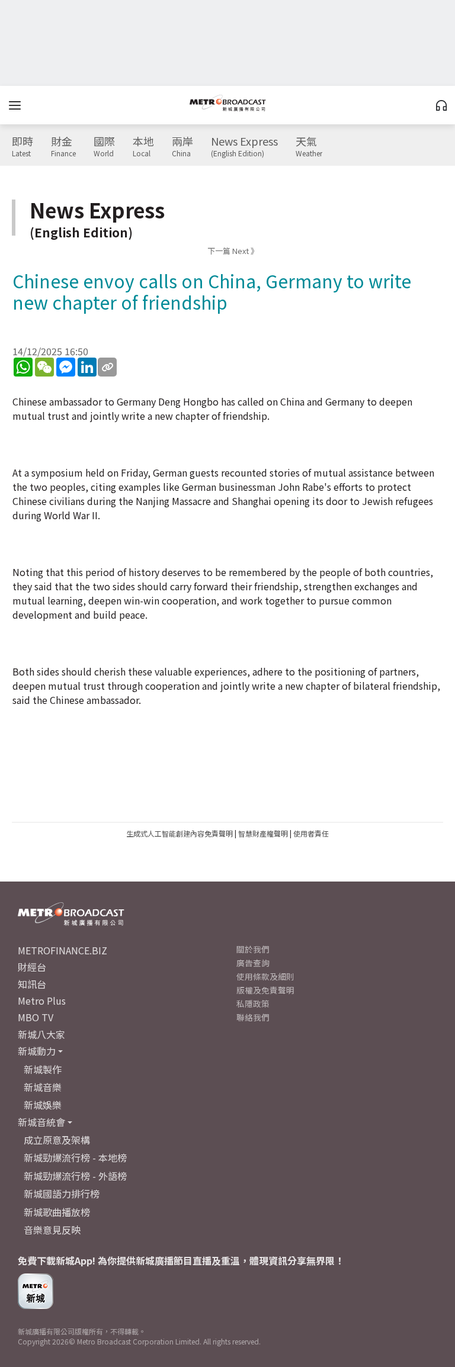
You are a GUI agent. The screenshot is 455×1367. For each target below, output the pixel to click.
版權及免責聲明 (265, 990)
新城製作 (43, 1069)
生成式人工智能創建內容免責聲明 (179, 833)
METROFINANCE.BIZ (62, 950)
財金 (63, 147)
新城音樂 (43, 1087)
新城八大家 (41, 1034)
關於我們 (253, 949)
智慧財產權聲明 (263, 833)
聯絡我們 (253, 1017)
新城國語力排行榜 (62, 1193)
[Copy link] (107, 367)
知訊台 (32, 984)
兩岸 (182, 147)
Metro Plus (42, 1000)
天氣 (309, 147)
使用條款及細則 (265, 976)
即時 (22, 147)
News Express (244, 147)
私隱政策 (253, 1003)
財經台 (32, 967)
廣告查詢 (253, 963)
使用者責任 (311, 833)
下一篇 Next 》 (232, 250)
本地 (143, 147)
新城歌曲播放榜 (57, 1212)
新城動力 (37, 1051)
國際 (104, 147)
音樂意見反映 (52, 1230)
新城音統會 (41, 1122)
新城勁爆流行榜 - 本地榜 (75, 1157)
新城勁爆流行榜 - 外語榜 (75, 1176)
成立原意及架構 (57, 1140)
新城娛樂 (43, 1105)
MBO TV (35, 1017)
